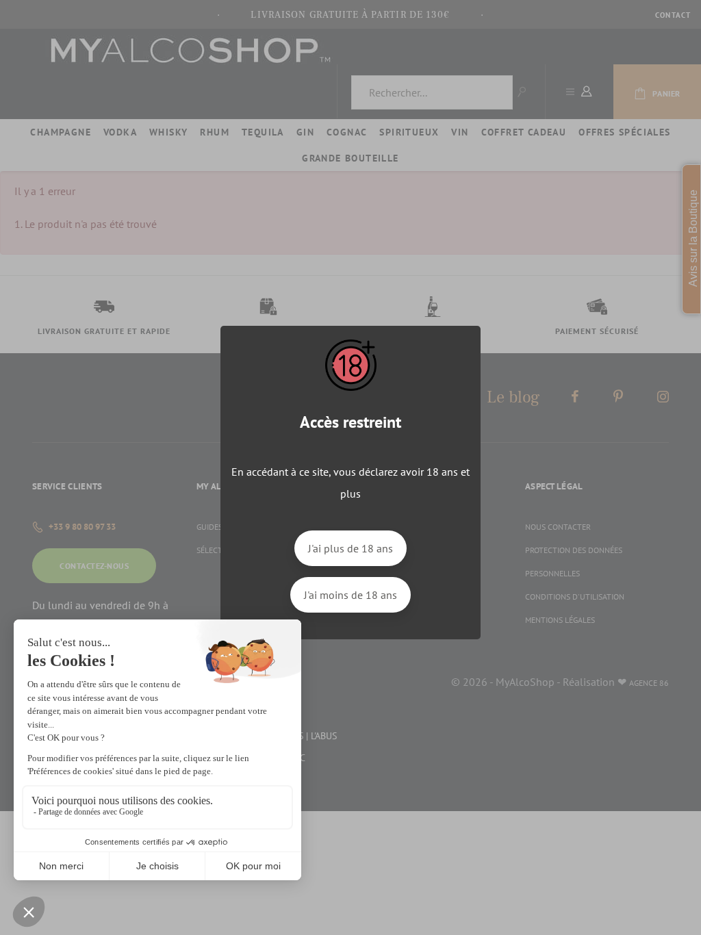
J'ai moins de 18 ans (350, 595)
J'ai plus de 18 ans (350, 548)
